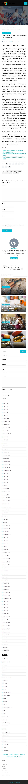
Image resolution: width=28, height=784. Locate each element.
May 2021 (5, 577)
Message (4, 376)
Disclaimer (22, 754)
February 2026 (6, 421)
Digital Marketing (7, 677)
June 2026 (5, 409)
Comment (4, 185)
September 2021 (7, 564)
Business (5, 664)
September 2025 (7, 433)
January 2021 (6, 589)
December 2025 (6, 424)
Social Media (6, 735)
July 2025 (5, 439)
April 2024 (5, 485)
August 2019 (6, 635)
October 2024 (6, 467)
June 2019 (5, 641)
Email (3, 209)
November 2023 (6, 500)
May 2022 (5, 543)
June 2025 (5, 443)
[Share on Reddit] (22, 163)
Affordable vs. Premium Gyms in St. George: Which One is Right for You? (13, 325)
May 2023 (5, 519)
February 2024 (6, 491)
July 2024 (5, 476)
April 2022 (5, 546)
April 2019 (5, 647)
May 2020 (5, 610)
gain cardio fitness (17, 171)
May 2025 (5, 446)
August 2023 (6, 510)
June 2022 (5, 540)
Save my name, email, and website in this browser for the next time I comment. (13, 225)
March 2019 (6, 650)
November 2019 (6, 625)
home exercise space (7, 172)
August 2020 (6, 601)
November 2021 (6, 558)
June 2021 (5, 574)
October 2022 (6, 531)
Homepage (4, 27)
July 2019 (5, 638)
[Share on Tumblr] (3, 167)
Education (5, 680)
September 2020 (7, 598)
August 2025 (6, 436)
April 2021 (5, 580)
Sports (4, 738)
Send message (6, 395)
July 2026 (5, 406)
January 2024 (6, 494)
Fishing (5, 689)
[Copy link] (9, 167)
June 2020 (5, 607)
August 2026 (6, 403)
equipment (9, 171)
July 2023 (5, 513)
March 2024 (6, 488)
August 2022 (6, 537)
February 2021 (6, 586)
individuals (16, 172)
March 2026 (6, 418)
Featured (5, 683)
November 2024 (6, 464)
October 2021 (6, 561)
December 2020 (6, 592)
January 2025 (6, 458)
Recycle (5, 728)
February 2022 (6, 552)
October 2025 (6, 430)
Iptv (4, 710)
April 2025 (5, 449)
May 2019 (5, 644)
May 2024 (5, 482)
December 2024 (6, 461)
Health (4, 704)
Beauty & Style (6, 661)
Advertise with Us (18, 756)
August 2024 (6, 473)
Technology (6, 744)
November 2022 (6, 528)
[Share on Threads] (6, 167)
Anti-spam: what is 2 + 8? (7, 389)
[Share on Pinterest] (19, 163)
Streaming (5, 741)
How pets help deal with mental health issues (12, 289)
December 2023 (6, 497)
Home (11, 754)
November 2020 (6, 595)
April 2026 (5, 415)
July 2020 (5, 604)
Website (3, 215)
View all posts (14, 258)
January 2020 (6, 619)
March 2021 (6, 583)
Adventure (5, 658)
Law (4, 713)
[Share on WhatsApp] (16, 163)
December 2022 (6, 525)
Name (3, 203)
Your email (4, 364)
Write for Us (10, 756)
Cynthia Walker (7, 41)
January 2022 (6, 555)
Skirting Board (6, 732)
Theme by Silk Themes (14, 782)
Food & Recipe (6, 695)
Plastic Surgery (6, 722)
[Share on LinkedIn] (13, 163)
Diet (4, 674)
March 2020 (6, 613)
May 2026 (5, 412)
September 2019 (7, 631)
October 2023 (6, 503)
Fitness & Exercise (11, 27)
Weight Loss (6, 750)
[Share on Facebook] (7, 163)
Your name (4, 359)
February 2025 (6, 455)
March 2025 (6, 452)
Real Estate (5, 725)
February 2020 (6, 616)
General (5, 701)
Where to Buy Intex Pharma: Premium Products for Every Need (11, 307)
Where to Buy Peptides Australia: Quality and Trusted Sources (13, 342)
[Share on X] (10, 163)
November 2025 (6, 427)
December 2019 (6, 622)
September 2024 (7, 470)
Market (5, 719)
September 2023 (7, 506)
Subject (3, 369)
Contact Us (5, 754)
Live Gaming (6, 716)
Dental (4, 671)
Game (4, 698)
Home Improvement (7, 707)
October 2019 (6, 628)
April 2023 (5, 522)
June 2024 (5, 479)
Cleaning (5, 667)
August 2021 (6, 567)
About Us (16, 754)
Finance (5, 686)
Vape (4, 747)
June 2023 (5, 516)
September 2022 (7, 534)
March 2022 (6, 549)
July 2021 (5, 571)
